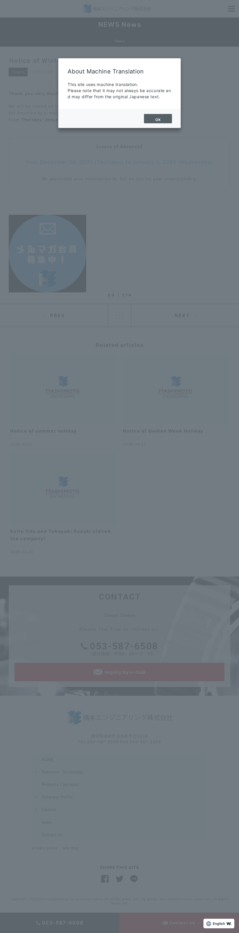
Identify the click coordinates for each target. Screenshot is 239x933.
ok (158, 119)
